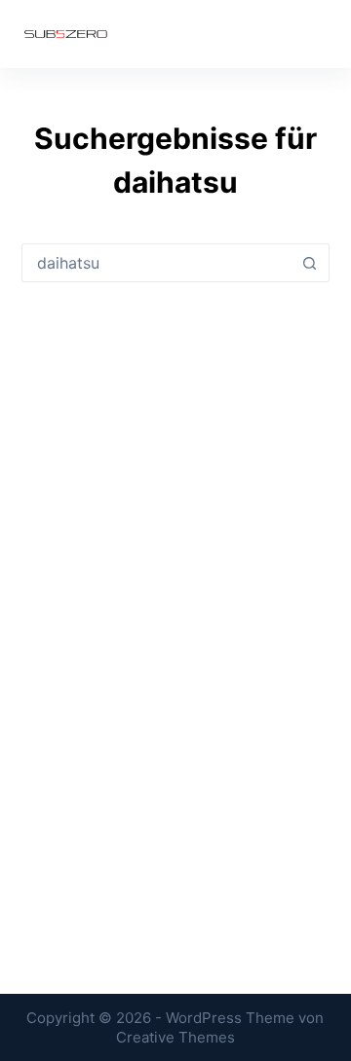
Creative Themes (175, 1037)
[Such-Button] (310, 262)
